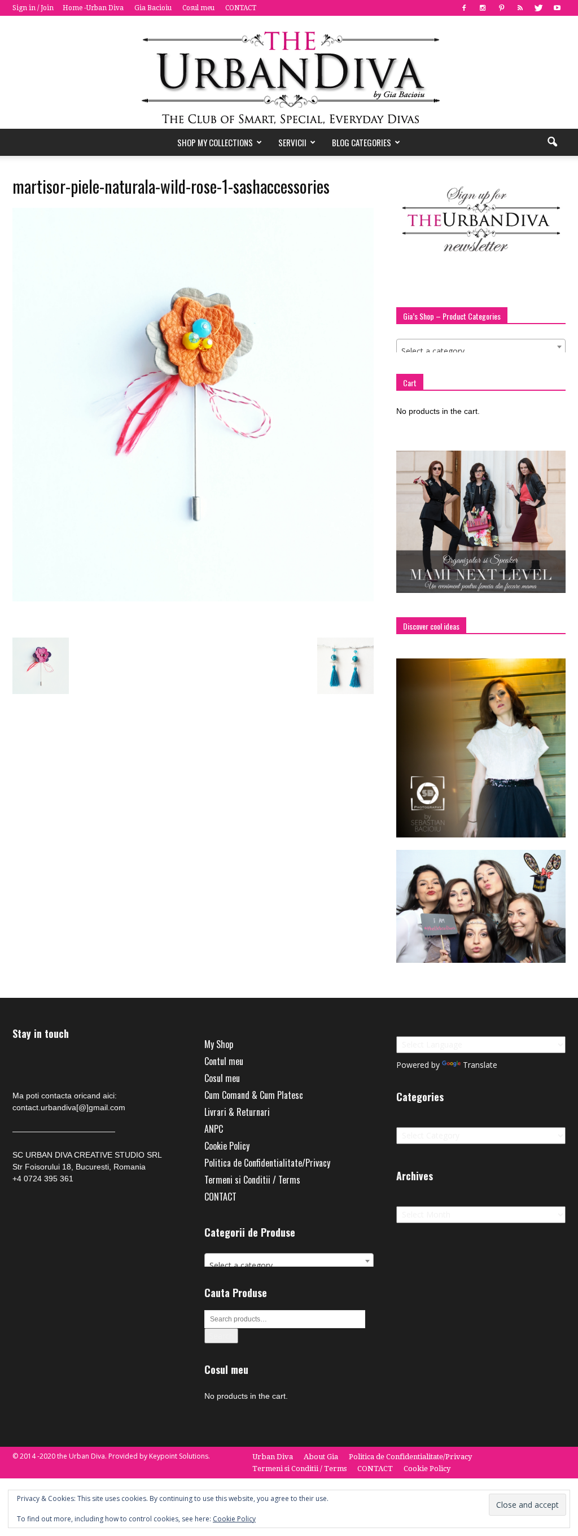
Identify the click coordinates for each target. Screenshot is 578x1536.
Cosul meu (198, 8)
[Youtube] (557, 8)
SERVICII (292, 142)
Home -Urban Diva (93, 8)
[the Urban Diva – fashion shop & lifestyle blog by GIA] (289, 72)
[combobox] (481, 347)
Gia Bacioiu (153, 8)
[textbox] (481, 351)
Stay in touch (40, 1033)
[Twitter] (538, 8)
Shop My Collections (215, 142)
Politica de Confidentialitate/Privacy (267, 1163)
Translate (480, 1064)
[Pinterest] (501, 8)
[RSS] (519, 8)
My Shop (218, 1044)
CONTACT (240, 8)
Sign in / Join (33, 8)
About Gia (321, 1456)
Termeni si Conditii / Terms (252, 1179)
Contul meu (223, 1061)
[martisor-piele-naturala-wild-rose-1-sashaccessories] (193, 598)
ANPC (213, 1129)
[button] (552, 142)
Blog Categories (361, 142)
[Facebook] (464, 8)
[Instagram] (482, 8)
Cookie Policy (226, 1146)
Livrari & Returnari (237, 1112)
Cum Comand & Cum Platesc (253, 1095)
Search (221, 1335)
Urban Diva (272, 1456)
